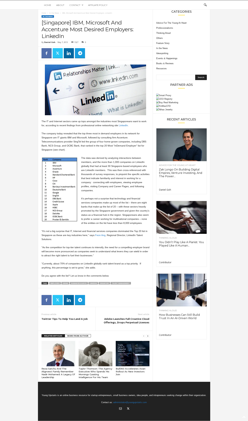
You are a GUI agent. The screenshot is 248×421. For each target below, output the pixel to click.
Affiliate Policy (97, 5)
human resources (79, 283)
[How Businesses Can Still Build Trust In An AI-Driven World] (181, 290)
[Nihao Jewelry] (181, 109)
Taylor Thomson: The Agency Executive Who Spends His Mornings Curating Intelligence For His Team (95, 373)
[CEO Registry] (181, 99)
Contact (74, 5)
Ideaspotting (162, 53)
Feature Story (163, 43)
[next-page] (147, 336)
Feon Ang (100, 235)
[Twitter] (58, 53)
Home (47, 5)
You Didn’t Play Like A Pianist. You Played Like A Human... (181, 244)
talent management (121, 283)
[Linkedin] (69, 53)
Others (159, 38)
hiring (65, 283)
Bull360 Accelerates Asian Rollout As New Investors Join (130, 371)
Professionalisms (164, 28)
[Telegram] (80, 53)
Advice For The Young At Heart (171, 23)
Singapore (104, 283)
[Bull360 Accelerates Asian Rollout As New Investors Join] (132, 353)
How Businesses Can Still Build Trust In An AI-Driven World (179, 316)
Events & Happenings (166, 58)
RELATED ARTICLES (53, 336)
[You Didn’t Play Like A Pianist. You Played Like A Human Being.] (181, 217)
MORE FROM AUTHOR (77, 336)
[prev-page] (143, 336)
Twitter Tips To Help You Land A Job (65, 318)
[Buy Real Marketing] (181, 102)
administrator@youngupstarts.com (130, 402)
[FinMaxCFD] (181, 106)
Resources (161, 68)
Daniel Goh (49, 42)
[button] (205, 5)
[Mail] (120, 409)
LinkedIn (123, 125)
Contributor (165, 262)
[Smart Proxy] (181, 95)
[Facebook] (47, 53)
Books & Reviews (165, 63)
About (60, 5)
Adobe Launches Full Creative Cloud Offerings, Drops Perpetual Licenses (126, 320)
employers (55, 283)
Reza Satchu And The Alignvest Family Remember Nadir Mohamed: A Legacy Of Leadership (58, 373)
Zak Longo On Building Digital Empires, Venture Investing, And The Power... (180, 173)
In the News (54, 13)
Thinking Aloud (163, 33)
